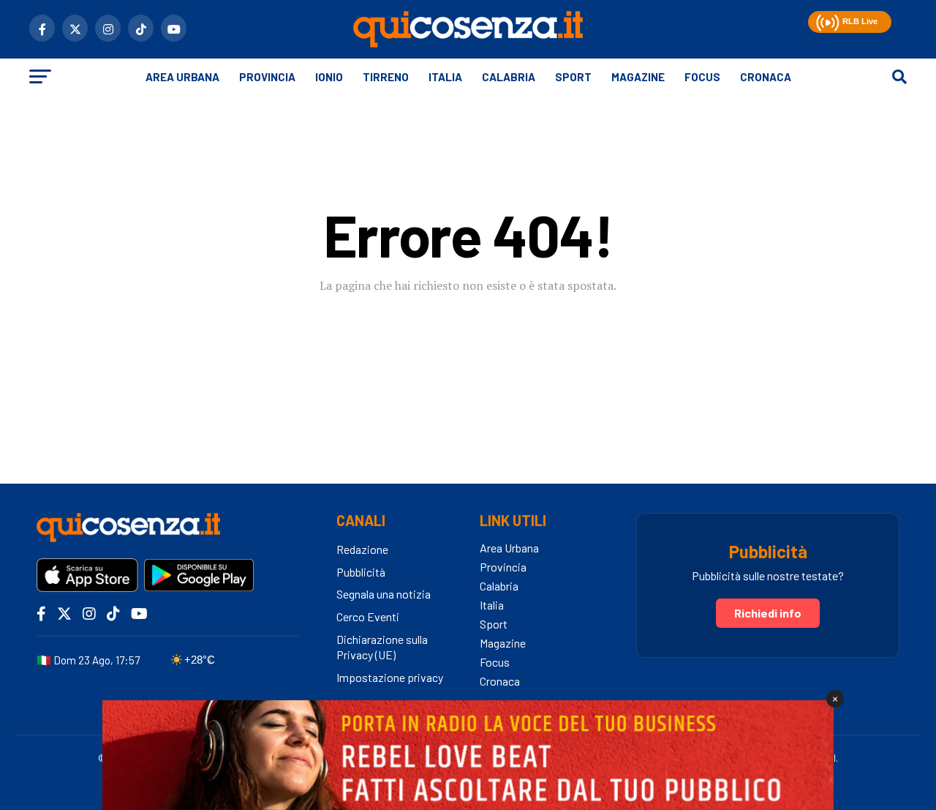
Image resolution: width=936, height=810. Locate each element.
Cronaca (765, 76)
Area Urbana (182, 76)
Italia (445, 76)
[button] (825, 20)
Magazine (638, 76)
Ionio (329, 76)
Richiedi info (767, 613)
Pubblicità (360, 572)
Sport (573, 76)
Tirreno (386, 76)
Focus (702, 76)
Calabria (508, 76)
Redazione (362, 549)
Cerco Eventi (367, 616)
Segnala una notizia (383, 594)
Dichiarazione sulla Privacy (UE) (382, 646)
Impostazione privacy (389, 677)
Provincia (267, 76)
